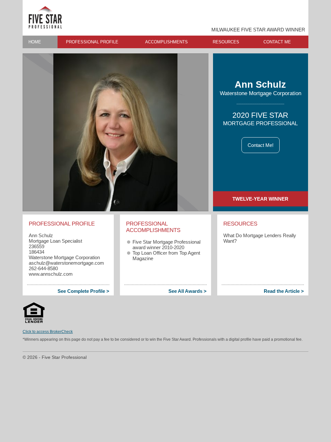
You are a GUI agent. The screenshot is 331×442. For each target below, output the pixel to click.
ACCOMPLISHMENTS (166, 41)
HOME (34, 41)
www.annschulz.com (51, 274)
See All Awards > (187, 291)
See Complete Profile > (83, 291)
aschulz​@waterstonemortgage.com (66, 263)
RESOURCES (226, 41)
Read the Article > (284, 291)
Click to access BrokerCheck (48, 331)
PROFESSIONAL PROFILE (92, 41)
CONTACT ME (277, 41)
